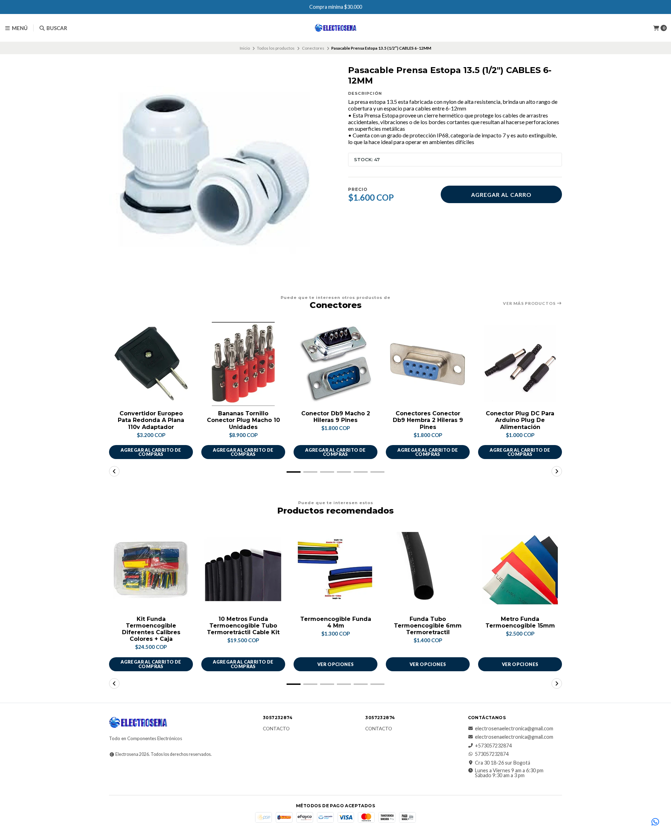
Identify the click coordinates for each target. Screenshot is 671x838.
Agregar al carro (501, 194)
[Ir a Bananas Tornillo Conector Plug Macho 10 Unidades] (243, 364)
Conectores (313, 48)
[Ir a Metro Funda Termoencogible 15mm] (520, 569)
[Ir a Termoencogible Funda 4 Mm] (335, 569)
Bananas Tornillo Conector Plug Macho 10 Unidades (243, 420)
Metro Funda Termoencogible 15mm (520, 622)
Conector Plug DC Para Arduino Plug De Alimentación (520, 420)
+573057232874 (493, 745)
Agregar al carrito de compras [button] (151, 452)
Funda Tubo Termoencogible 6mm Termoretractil (428, 626)
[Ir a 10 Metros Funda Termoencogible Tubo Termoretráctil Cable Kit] (243, 569)
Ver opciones (335, 664)
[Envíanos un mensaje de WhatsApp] (655, 822)
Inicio (245, 48)
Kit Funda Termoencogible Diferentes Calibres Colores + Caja (151, 629)
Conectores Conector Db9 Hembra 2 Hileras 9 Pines (428, 420)
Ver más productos (530, 303)
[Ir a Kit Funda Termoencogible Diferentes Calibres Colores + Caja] (151, 569)
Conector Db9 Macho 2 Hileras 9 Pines (335, 416)
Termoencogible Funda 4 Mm (335, 622)
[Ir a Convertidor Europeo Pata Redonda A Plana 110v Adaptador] (151, 364)
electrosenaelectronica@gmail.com (514, 728)
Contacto (276, 728)
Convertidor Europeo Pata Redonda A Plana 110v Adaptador (151, 420)
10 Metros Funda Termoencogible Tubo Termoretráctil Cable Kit (243, 626)
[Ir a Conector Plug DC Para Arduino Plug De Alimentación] (520, 364)
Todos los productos (276, 48)
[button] (294, 472)
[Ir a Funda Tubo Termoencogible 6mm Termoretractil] (428, 569)
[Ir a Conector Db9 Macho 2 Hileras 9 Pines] (335, 364)
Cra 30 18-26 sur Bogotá (502, 762)
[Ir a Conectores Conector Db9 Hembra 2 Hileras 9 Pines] (428, 364)
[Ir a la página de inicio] (336, 28)
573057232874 (491, 754)
